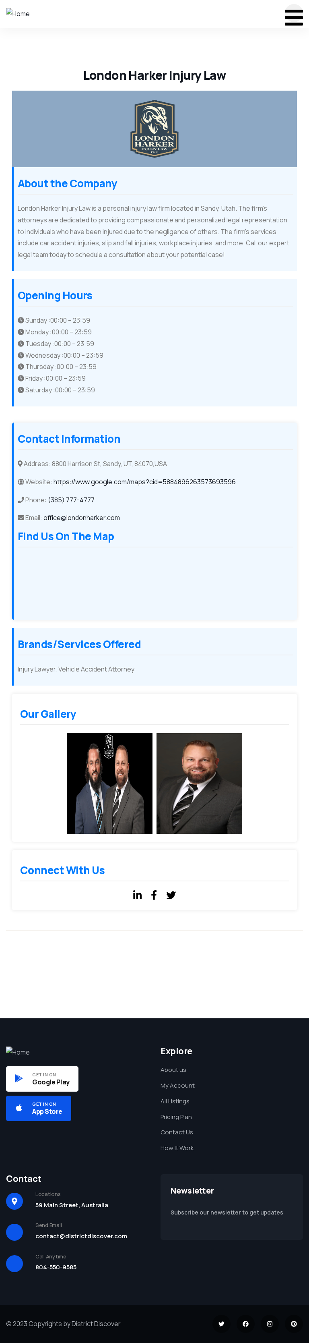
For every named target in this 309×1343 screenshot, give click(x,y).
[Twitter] (221, 1324)
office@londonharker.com (81, 517)
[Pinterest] (294, 1324)
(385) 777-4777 (71, 499)
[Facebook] (246, 1324)
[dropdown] (294, 13)
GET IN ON (44, 1074)
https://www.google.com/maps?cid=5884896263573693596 (145, 481)
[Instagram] (270, 1324)
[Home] (18, 14)
